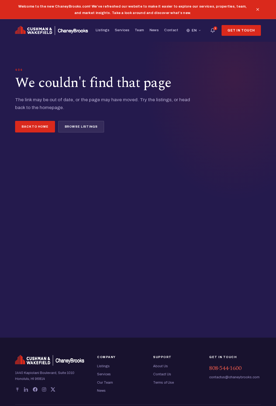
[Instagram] (44, 389)
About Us (160, 366)
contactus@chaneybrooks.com (234, 377)
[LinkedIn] (26, 389)
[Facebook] (35, 389)
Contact (171, 30)
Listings (102, 30)
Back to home (35, 126)
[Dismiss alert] (257, 9)
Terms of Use (163, 382)
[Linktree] (17, 389)
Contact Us (162, 374)
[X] (53, 389)
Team (139, 30)
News (154, 30)
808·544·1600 (225, 368)
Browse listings (81, 126)
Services (122, 30)
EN (194, 30)
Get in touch (241, 30)
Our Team (105, 382)
